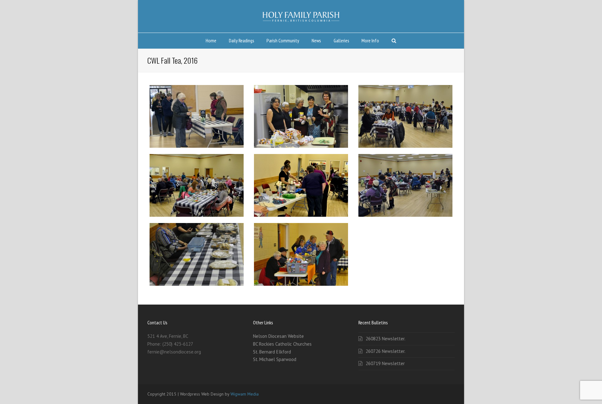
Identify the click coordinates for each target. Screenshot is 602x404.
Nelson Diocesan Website (278, 336)
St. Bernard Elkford (272, 352)
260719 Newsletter (385, 363)
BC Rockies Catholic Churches (282, 344)
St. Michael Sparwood (274, 359)
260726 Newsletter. (385, 351)
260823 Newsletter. (385, 339)
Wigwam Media (244, 394)
